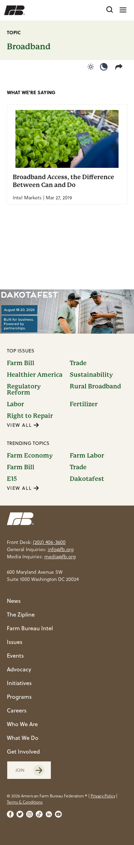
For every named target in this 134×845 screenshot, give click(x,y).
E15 (12, 479)
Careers (16, 710)
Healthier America (35, 375)
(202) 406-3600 (49, 542)
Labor (15, 404)
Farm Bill (20, 363)
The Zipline (21, 614)
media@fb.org (60, 556)
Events (15, 655)
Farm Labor (87, 455)
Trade (78, 363)
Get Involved (23, 751)
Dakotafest (87, 479)
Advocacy (19, 669)
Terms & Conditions (25, 802)
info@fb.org (61, 549)
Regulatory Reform (24, 389)
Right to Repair (30, 416)
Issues (14, 642)
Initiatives (19, 683)
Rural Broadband (95, 386)
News (14, 601)
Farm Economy (30, 455)
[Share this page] (120, 67)
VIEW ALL (20, 425)
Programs (19, 696)
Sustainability (91, 375)
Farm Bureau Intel (30, 628)
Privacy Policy (103, 796)
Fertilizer (84, 404)
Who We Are (22, 724)
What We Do (22, 738)
